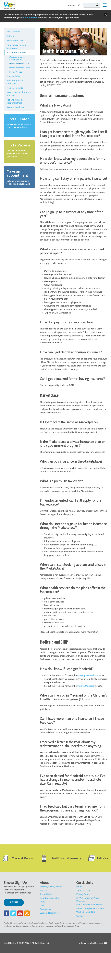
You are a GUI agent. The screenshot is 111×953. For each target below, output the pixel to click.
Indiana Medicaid (85, 685)
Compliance (46, 909)
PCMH (43, 901)
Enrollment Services (16, 52)
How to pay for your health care (16, 46)
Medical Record (23, 858)
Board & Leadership (49, 898)
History (43, 890)
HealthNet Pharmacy (65, 858)
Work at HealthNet (49, 912)
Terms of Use (83, 890)
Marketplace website (87, 675)
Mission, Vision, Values (51, 886)
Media (79, 886)
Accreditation (46, 894)
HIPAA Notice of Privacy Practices (19, 94)
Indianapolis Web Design (90, 943)
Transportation (14, 76)
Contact (80, 916)
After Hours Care (15, 40)
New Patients (13, 31)
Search (97, 4)
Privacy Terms (83, 894)
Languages (71, 5)
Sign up (13, 902)
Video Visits (12, 36)
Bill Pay (102, 858)
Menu (104, 5)
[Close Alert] (105, 14)
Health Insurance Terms (19, 67)
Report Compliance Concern (90, 908)
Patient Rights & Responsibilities (15, 101)
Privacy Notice (15, 72)
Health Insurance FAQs (19, 63)
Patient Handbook (16, 107)
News (43, 905)
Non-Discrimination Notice (89, 904)
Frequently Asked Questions (15, 82)
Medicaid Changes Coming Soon (17, 58)
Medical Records (15, 88)
